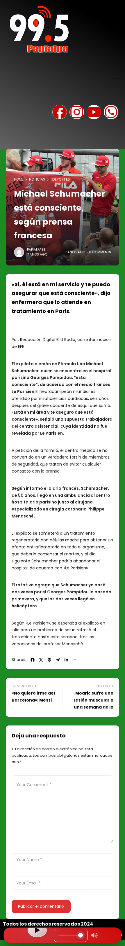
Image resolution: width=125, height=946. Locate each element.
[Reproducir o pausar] (37, 930)
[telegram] (58, 660)
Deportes (61, 179)
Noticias (37, 179)
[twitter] (41, 660)
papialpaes (36, 249)
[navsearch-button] (10, 138)
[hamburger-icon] (115, 78)
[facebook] (33, 660)
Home (19, 179)
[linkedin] (66, 660)
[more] (75, 660)
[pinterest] (49, 660)
